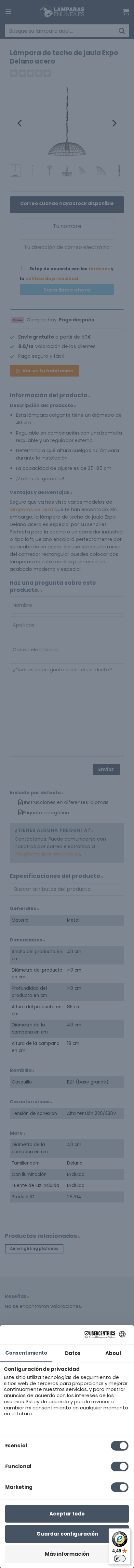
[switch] (120, 1558)
